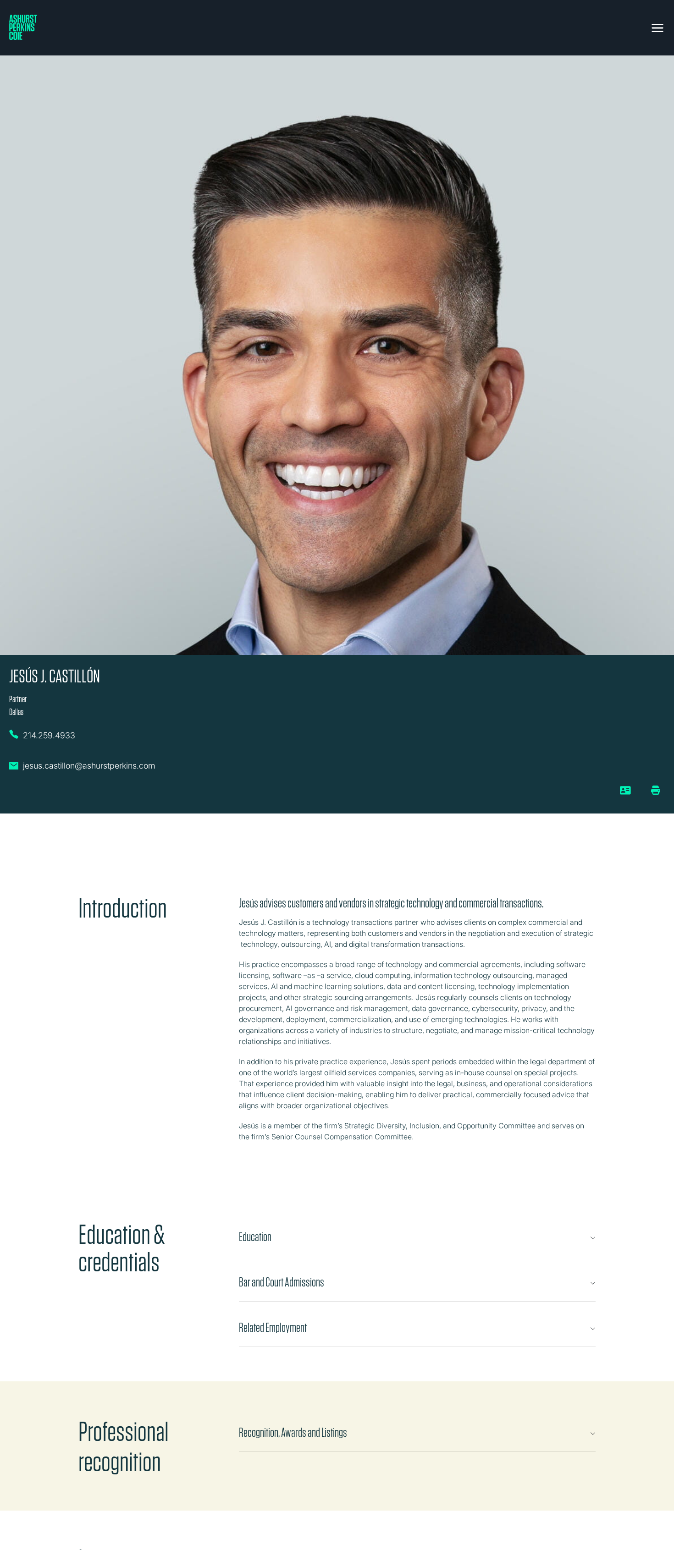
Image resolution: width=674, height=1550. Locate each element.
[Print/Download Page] (655, 790)
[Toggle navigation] (657, 26)
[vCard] (625, 794)
